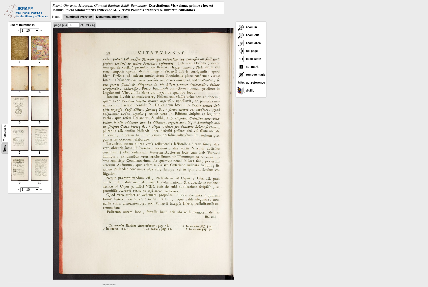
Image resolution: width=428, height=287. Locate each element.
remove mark (255, 74)
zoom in (251, 27)
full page (251, 51)
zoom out (252, 35)
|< (63, 25)
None (4, 148)
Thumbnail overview (78, 17)
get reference (255, 82)
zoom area (253, 43)
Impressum (109, 284)
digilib (249, 90)
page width (253, 59)
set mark (252, 67)
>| (93, 25)
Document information (112, 17)
